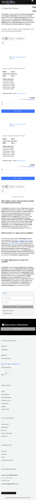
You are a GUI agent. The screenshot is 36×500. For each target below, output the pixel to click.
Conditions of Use (5, 400)
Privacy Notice (4, 403)
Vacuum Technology (6, 433)
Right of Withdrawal (6, 397)
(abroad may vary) (20, 93)
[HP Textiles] (8, 2)
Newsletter (4, 454)
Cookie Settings (5, 409)
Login (18, 306)
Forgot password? (7, 313)
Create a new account (8, 310)
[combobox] (11, 38)
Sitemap (3, 406)
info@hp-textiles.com (12, 484)
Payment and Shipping (7, 460)
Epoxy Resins (4, 427)
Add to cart (18, 111)
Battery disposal (5, 394)
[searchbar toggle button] (25, 2)
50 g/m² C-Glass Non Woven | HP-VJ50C (14, 136)
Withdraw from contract (8, 493)
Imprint (3, 391)
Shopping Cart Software (12, 497)
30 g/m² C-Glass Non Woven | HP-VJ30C (14, 68)
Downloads (4, 436)
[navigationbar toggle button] (34, 2)
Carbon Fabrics (5, 424)
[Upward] (4, 497)
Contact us (4, 451)
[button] (3, 38)
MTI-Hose (3, 430)
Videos (3, 457)
